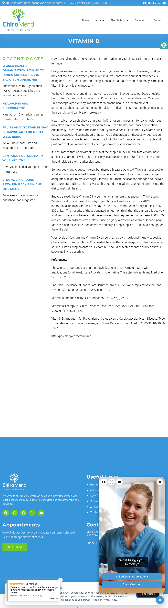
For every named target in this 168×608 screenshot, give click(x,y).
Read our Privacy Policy (104, 599)
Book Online (84, 3)
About (98, 20)
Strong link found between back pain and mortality (22, 184)
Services (139, 20)
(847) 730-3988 (104, 3)
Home (85, 20)
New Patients (118, 20)
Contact (158, 20)
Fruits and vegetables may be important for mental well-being (25, 132)
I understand (148, 593)
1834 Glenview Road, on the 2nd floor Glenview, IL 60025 (39, 3)
